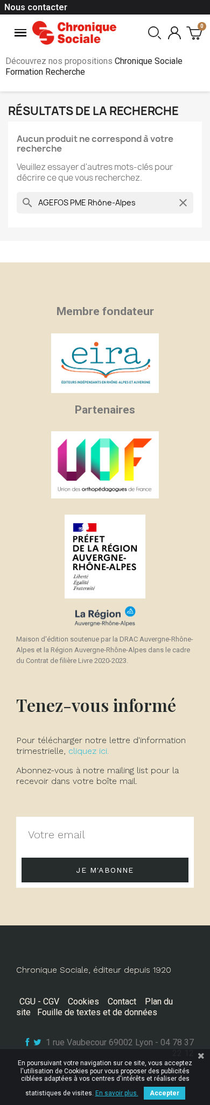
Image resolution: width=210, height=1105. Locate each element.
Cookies (83, 1001)
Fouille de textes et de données (97, 1012)
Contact (122, 1001)
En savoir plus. (116, 1093)
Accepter (164, 1093)
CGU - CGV (39, 1001)
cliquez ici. (88, 751)
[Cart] (194, 32)
